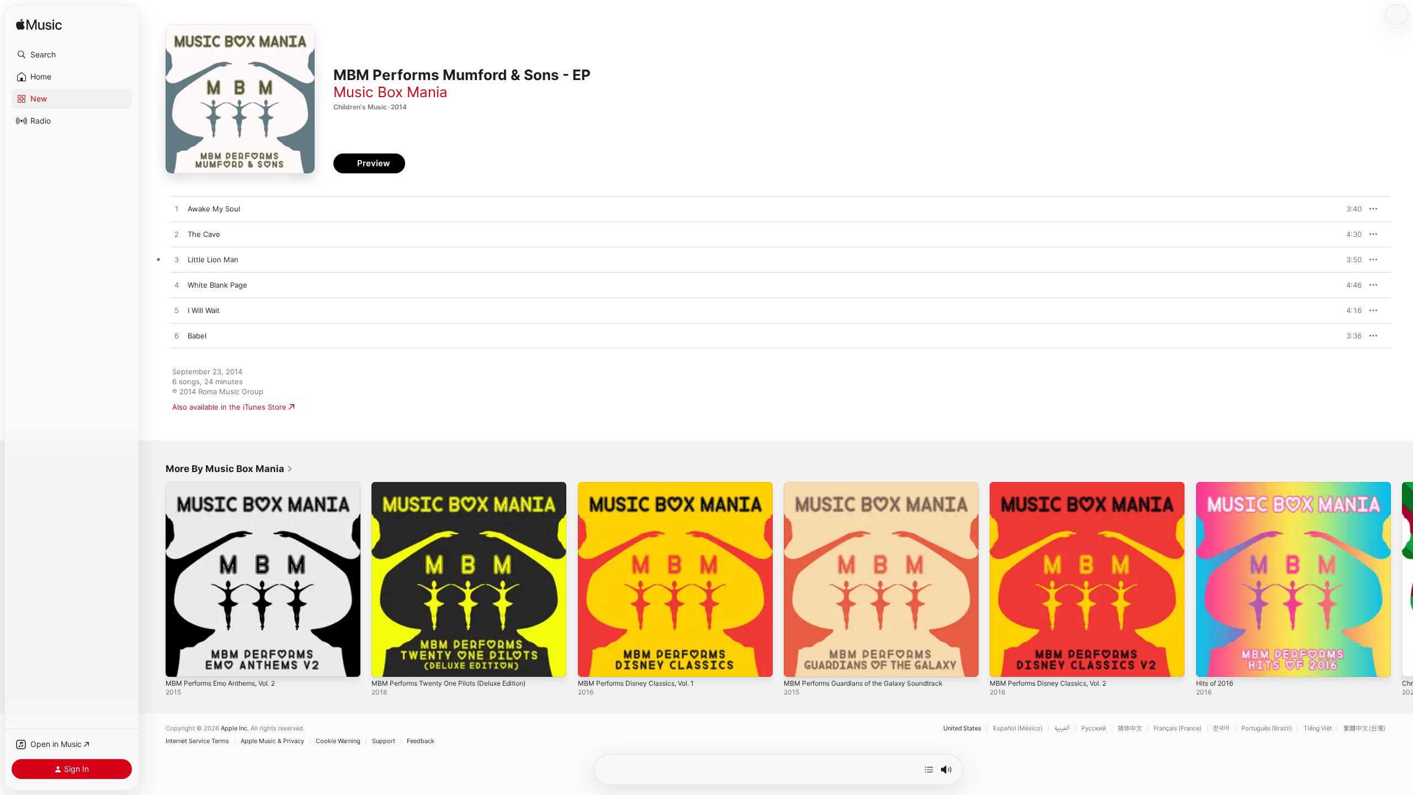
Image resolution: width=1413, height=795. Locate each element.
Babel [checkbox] (197, 335)
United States (962, 728)
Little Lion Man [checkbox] (213, 259)
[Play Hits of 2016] (1210, 663)
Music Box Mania (390, 91)
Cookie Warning (338, 741)
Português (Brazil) (1266, 728)
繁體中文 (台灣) (1364, 728)
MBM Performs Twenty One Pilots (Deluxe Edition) (458, 486)
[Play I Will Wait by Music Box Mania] (177, 311)
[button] (71, 54)
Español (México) (1018, 728)
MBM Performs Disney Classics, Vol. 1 (642, 486)
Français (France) (1178, 728)
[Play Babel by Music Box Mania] (177, 336)
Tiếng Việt (1318, 728)
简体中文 (1130, 728)
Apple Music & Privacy (272, 741)
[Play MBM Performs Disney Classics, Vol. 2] (1003, 663)
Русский (1093, 728)
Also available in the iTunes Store (229, 406)
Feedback (420, 741)
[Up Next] (929, 769)
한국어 (1221, 728)
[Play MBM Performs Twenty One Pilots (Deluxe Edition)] (385, 663)
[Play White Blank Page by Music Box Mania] (177, 285)
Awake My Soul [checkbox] (214, 208)
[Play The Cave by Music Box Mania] (177, 235)
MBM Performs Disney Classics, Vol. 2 (1055, 486)
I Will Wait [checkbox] (204, 310)
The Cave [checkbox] (204, 234)
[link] (229, 469)
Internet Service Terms (197, 741)
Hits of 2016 (1217, 486)
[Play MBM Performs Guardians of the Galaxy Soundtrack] (797, 663)
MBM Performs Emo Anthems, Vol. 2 (228, 486)
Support (383, 741)
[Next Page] (1402, 579)
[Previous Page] (154, 579)
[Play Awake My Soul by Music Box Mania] (177, 209)
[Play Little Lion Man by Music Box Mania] (177, 260)
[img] (39, 25)
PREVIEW (1349, 208)
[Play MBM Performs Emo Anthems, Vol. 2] (179, 663)
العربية (1062, 728)
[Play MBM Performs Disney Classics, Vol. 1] (591, 663)
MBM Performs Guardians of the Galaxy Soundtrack (873, 486)
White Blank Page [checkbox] (217, 284)
